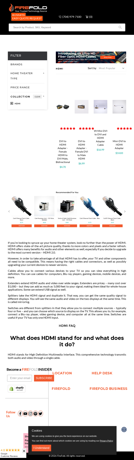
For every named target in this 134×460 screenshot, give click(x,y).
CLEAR (37, 97)
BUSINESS (18, 15)
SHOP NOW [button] (22, 225)
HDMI (17, 103)
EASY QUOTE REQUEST (27, 18)
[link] (22, 211)
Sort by (92, 68)
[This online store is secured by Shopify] (16, 389)
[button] (67, 128)
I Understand (41, 447)
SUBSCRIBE (44, 378)
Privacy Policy (106, 441)
